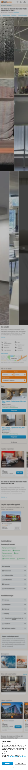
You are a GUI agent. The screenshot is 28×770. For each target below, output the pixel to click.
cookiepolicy (23, 756)
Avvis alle (20, 763)
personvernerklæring (13, 756)
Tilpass (14, 767)
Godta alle (7, 763)
